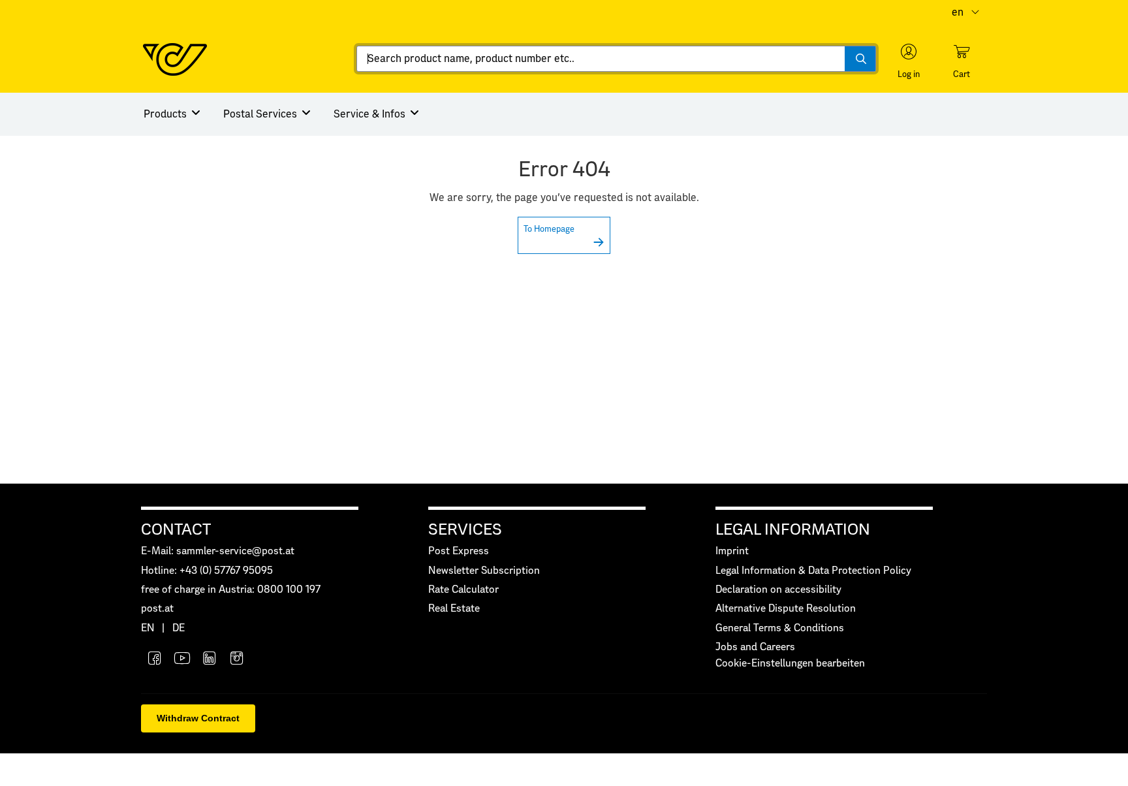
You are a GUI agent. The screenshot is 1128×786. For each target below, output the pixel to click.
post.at (157, 609)
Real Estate (454, 609)
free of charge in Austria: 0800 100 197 (231, 590)
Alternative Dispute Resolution (785, 609)
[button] (909, 61)
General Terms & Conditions (779, 628)
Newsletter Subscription (484, 571)
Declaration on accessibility (778, 590)
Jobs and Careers (755, 647)
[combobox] (616, 59)
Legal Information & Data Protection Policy (813, 571)
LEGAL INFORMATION (792, 530)
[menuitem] (173, 114)
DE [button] (178, 628)
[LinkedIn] (209, 659)
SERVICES (465, 530)
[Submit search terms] (860, 58)
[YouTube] (182, 659)
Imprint (732, 551)
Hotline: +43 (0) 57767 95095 (207, 571)
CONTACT (176, 530)
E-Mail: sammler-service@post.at (217, 551)
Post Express (458, 551)
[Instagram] (237, 659)
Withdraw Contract (198, 718)
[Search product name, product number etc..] (860, 58)
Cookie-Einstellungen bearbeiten (790, 663)
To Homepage (549, 229)
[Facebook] (154, 659)
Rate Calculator (463, 590)
